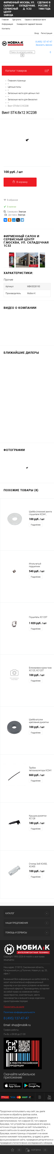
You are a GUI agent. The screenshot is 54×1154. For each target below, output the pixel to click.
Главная (5, 20)
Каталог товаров (16, 70)
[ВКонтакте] (5, 220)
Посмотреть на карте (14, 1007)
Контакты (6, 29)
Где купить (16, 20)
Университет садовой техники (29, 24)
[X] (18, 220)
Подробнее (35, 525)
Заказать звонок (44, 45)
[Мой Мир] (14, 220)
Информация (7, 24)
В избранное (12, 199)
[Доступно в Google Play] (32, 1085)
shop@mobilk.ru (21, 1025)
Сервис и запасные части (35, 20)
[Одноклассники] (9, 220)
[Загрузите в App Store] (13, 1085)
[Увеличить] (27, 140)
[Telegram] (22, 220)
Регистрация (46, 33)
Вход (36, 33)
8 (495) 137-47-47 (44, 42)
